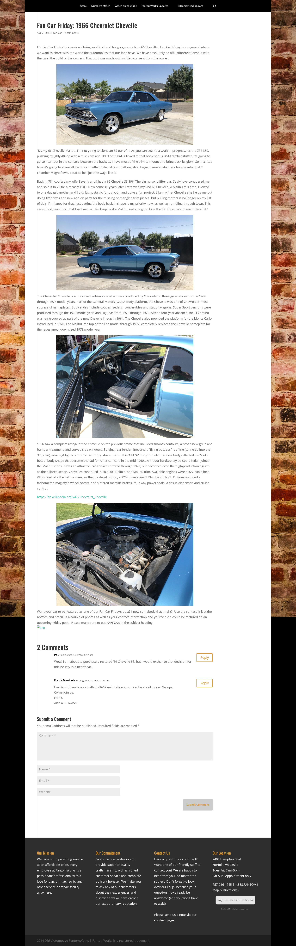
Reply (204, 657)
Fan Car (57, 32)
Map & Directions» (226, 890)
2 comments (72, 32)
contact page (164, 920)
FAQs (171, 887)
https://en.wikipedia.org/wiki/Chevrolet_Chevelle (72, 497)
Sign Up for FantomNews (235, 900)
